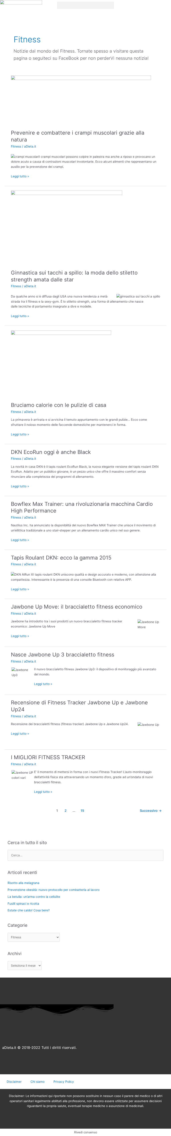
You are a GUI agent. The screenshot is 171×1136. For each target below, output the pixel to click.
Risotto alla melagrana (23, 883)
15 (82, 811)
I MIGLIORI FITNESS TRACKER (48, 757)
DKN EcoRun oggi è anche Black (51, 452)
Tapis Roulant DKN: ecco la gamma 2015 (61, 557)
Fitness (16, 146)
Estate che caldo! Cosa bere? (29, 910)
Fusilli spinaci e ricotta (23, 903)
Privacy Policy (63, 1081)
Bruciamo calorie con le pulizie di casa (58, 405)
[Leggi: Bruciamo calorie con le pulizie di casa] (61, 363)
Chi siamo (38, 1081)
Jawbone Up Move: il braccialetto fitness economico (76, 606)
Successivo (151, 811)
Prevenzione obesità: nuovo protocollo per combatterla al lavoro (54, 890)
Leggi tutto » (20, 176)
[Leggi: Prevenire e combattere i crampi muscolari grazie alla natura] (81, 100)
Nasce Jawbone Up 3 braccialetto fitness (62, 654)
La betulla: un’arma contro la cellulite (34, 896)
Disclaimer (14, 1081)
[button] (85, 5)
